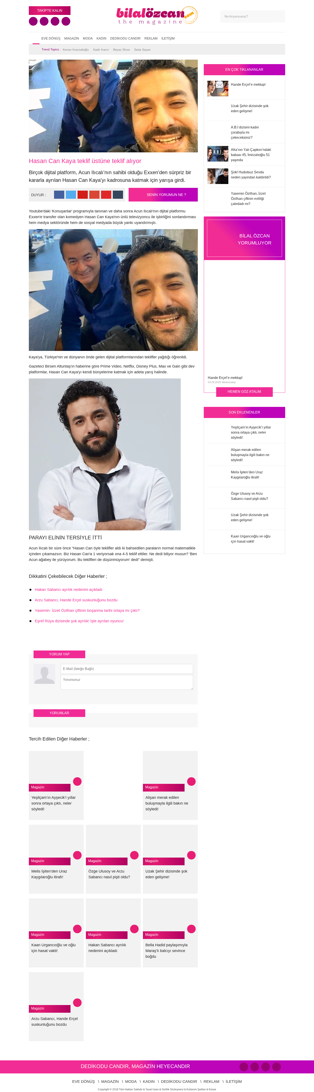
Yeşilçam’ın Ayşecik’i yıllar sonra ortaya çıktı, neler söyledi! (53, 803)
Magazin (37, 787)
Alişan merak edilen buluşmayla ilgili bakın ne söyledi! (166, 803)
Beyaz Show (121, 49)
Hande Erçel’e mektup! (225, 378)
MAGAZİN (71, 38)
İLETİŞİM (168, 38)
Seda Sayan (142, 49)
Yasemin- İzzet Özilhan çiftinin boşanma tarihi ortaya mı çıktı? (87, 610)
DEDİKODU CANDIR (125, 38)
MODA (88, 38)
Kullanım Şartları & (197, 1089)
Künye (212, 1089)
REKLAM (151, 38)
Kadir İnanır (101, 49)
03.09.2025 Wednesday (222, 382)
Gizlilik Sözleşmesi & (174, 1089)
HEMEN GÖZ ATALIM (244, 391)
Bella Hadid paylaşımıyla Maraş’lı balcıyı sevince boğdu (166, 951)
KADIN (101, 38)
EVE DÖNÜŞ (50, 38)
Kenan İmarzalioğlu (76, 49)
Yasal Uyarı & (153, 1089)
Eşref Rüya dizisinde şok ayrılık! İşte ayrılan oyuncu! (79, 621)
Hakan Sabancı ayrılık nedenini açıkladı (68, 589)
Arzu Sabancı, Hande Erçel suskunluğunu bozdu (76, 600)
